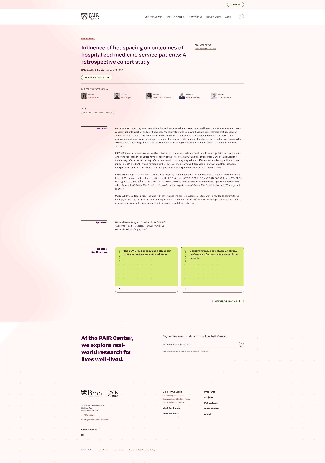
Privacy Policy (118, 450)
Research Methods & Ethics (173, 402)
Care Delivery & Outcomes (205, 48)
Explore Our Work (154, 16)
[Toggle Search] (241, 16)
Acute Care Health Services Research (97, 112)
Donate (233, 4)
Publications (211, 402)
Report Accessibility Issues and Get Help (142, 450)
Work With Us (195, 16)
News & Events (213, 16)
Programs (209, 391)
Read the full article (95, 77)
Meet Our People (175, 16)
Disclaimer (104, 450)
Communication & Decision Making (176, 399)
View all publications (226, 301)
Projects (208, 397)
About (228, 16)
